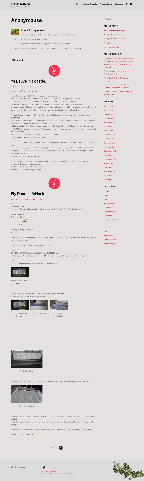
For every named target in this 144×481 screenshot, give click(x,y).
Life (105, 199)
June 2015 (107, 180)
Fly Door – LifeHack (27, 193)
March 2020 (108, 131)
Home (78, 4)
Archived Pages (106, 4)
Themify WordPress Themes (65, 474)
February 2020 (109, 135)
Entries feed (108, 235)
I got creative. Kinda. (111, 47)
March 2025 (108, 106)
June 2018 (107, 167)
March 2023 (108, 110)
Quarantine (108, 216)
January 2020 (109, 139)
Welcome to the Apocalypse (114, 31)
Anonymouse (16, 87)
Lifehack (41, 199)
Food (106, 195)
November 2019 (110, 147)
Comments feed (110, 239)
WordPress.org (109, 244)
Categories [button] (119, 4)
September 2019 (110, 151)
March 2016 (108, 175)
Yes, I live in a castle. (28, 81)
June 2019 (107, 155)
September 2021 (110, 122)
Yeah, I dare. (108, 43)
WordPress (53, 474)
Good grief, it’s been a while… (115, 39)
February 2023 (109, 114)
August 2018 (108, 163)
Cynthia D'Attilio (110, 92)
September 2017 (110, 171)
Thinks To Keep (48, 471)
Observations (109, 207)
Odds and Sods (29, 87)
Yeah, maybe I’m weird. (112, 35)
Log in (106, 231)
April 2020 (108, 126)
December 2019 (110, 143)
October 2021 (109, 118)
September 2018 (110, 159)
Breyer (106, 191)
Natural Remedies (90, 4)
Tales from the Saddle (112, 220)
